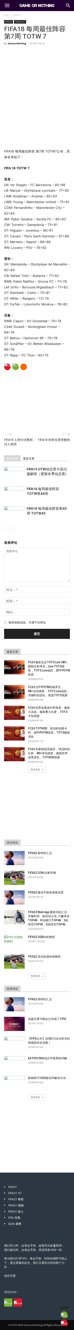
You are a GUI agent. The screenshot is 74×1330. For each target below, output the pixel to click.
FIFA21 (12, 1187)
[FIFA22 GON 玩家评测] (14, 878)
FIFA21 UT (15, 1193)
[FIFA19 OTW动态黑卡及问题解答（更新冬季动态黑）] (14, 474)
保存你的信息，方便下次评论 (27, 622)
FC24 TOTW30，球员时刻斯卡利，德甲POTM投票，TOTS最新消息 (49, 732)
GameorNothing (17, 43)
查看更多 (35, 769)
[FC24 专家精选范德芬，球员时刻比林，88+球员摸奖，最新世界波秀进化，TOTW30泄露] (14, 754)
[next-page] (13, 528)
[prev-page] (6, 528)
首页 (6, 15)
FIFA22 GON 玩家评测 (42, 872)
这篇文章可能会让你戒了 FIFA (47, 1019)
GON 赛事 (14, 1224)
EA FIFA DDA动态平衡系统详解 (47, 1058)
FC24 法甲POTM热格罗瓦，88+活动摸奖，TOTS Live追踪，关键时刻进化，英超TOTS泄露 (49, 691)
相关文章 (12, 458)
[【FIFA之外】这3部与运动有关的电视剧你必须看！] (14, 1043)
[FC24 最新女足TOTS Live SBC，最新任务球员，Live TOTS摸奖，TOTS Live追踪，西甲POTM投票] (14, 667)
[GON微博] (18, 1302)
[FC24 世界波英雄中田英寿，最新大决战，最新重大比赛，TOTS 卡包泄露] (14, 713)
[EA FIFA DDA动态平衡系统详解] (14, 1063)
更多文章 (29, 458)
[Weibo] (7, 367)
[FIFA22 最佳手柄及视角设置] (14, 897)
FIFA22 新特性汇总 (40, 853)
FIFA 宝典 (14, 1218)
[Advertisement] (37, 118)
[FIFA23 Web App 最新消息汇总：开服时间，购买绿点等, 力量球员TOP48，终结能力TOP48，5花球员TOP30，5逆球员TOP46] (14, 917)
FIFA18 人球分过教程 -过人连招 (19, 442)
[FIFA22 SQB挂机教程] (14, 942)
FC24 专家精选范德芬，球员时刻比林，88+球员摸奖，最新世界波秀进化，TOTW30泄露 (49, 753)
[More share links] (23, 367)
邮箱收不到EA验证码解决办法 (47, 1078)
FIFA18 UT (20, 21)
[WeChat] (15, 367)
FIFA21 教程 (16, 1199)
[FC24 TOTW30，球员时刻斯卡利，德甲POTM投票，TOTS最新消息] (14, 733)
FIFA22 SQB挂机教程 (41, 937)
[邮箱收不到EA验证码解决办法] (14, 1083)
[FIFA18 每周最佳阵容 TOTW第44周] (14, 494)
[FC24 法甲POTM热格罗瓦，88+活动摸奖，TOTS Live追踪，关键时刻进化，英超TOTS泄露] (14, 692)
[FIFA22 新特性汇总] (14, 858)
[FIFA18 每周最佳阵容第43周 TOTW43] (14, 513)
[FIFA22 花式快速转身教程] (14, 962)
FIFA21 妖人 (16, 1211)
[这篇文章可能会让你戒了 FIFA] (14, 1024)
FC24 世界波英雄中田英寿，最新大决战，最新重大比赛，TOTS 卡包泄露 (49, 712)
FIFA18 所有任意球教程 (54, 440)
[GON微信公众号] (8, 1302)
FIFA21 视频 (16, 1205)
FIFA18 (17, 15)
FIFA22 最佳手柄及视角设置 (46, 892)
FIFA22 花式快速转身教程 (44, 956)
